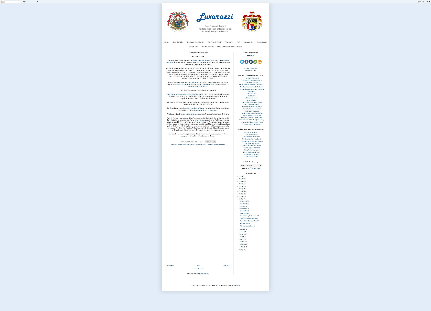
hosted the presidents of (191, 108)
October (243, 206)
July (241, 231)
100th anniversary (193, 82)
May (241, 236)
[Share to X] (210, 142)
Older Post (226, 265)
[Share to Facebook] (212, 142)
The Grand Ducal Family (195, 42)
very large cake (209, 84)
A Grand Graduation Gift (247, 226)
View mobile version (198, 269)
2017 (240, 181)
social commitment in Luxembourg (206, 110)
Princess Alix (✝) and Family (251, 124)
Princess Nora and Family (251, 154)
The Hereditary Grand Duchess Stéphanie (251, 89)
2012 (240, 194)
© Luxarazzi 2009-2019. (250, 68)
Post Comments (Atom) (202, 273)
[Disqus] (198, 177)
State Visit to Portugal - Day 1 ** (249, 221)
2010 (240, 199)
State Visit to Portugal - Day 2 (249, 218)
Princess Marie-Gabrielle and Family (252, 122)
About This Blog (177, 42)
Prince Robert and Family (251, 111)
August (242, 229)
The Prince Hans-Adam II (251, 132)
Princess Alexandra (252, 98)
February (243, 244)
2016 (240, 184)
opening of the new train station (202, 60)
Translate (257, 168)
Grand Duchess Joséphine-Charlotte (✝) (251, 84)
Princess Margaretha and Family (252, 106)
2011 (240, 196)
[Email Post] (201, 141)
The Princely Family (215, 42)
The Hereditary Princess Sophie (251, 139)
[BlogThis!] (208, 142)
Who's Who (229, 42)
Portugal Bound (245, 223)
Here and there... (245, 213)
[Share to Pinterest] (214, 142)
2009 (240, 250)
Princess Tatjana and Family (251, 147)
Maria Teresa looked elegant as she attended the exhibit (185, 94)
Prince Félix (251, 91)
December (243, 201)
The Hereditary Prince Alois (251, 136)
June (242, 234)
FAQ (238, 42)
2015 (240, 186)
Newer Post (170, 265)
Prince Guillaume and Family (252, 109)
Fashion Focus (193, 46)
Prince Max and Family (252, 143)
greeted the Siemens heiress (184, 84)
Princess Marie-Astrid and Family (252, 102)
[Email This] (206, 142)
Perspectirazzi (261, 42)
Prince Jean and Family (251, 104)
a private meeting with (191, 114)
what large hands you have (196, 86)
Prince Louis (251, 95)
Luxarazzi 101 (248, 42)
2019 (240, 176)
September (243, 208)
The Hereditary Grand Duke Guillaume (215, 144)
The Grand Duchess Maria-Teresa (183, 144)
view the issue (200, 120)
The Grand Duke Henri (199, 144)
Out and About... (245, 211)
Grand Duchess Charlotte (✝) (252, 115)
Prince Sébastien (251, 100)
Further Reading (208, 46)
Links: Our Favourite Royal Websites (229, 46)
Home (166, 42)
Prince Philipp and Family (251, 150)
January (243, 246)
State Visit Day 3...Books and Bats (250, 216)
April (242, 239)
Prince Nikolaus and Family (251, 152)
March (242, 241)
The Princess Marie (252, 134)
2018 (240, 178)
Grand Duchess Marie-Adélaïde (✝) (252, 113)
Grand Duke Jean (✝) (251, 82)
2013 (240, 191)
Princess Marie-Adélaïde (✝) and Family (251, 120)
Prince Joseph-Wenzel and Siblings (252, 141)
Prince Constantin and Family (252, 145)
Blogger (237, 285)
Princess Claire (251, 93)
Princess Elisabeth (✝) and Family (251, 117)
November (243, 203)
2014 (240, 189)
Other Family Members (252, 156)
